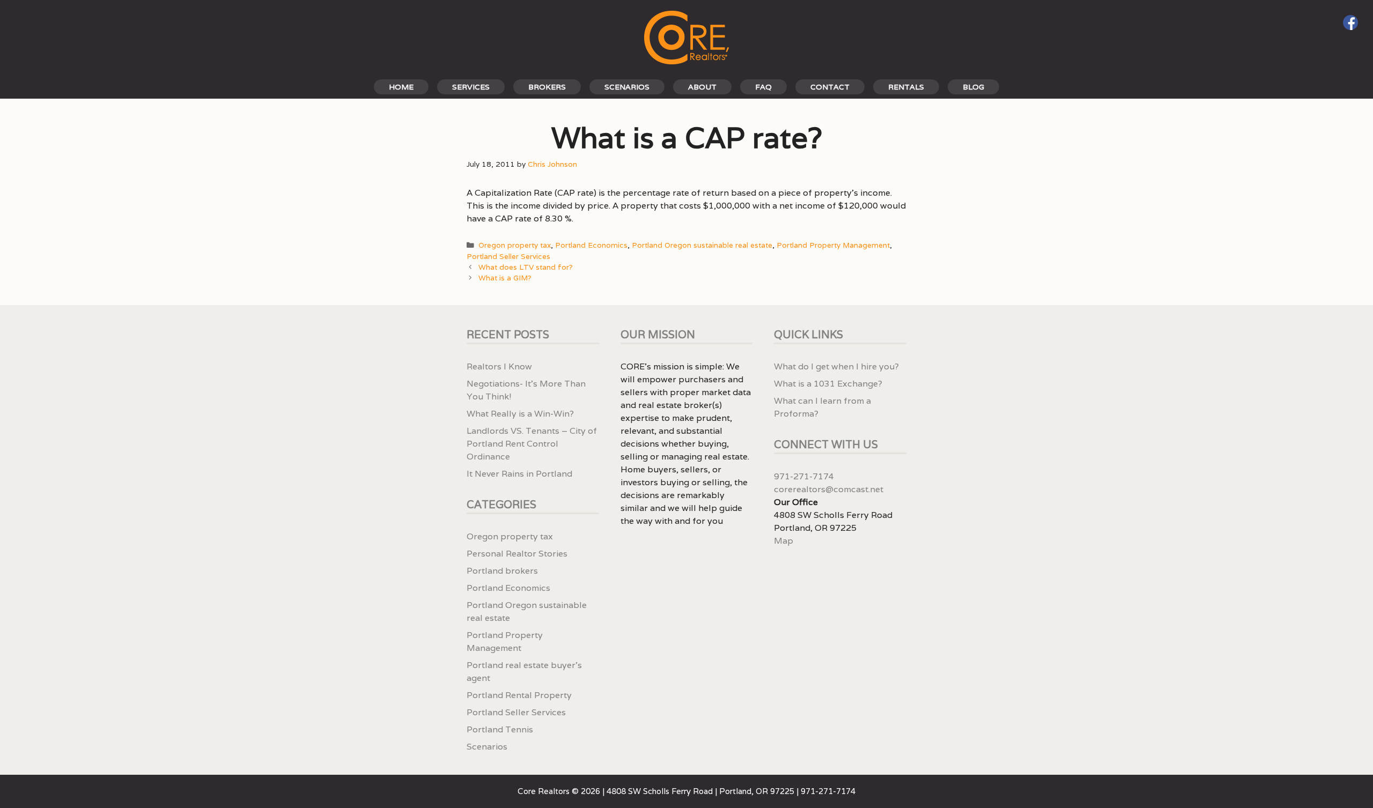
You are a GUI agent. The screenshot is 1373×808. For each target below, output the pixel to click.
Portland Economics (591, 245)
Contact (830, 87)
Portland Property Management (833, 245)
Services (471, 87)
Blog (973, 87)
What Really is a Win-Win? (520, 413)
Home (401, 87)
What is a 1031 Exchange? (828, 383)
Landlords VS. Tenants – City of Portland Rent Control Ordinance (532, 443)
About (702, 87)
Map (783, 540)
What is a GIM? (505, 278)
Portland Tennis (500, 729)
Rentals (906, 87)
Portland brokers (502, 570)
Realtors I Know (499, 366)
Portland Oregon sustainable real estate (702, 245)
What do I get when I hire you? (836, 366)
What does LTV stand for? (525, 267)
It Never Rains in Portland (519, 473)
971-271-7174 (804, 476)
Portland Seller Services (508, 256)
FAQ (763, 87)
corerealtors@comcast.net (828, 489)
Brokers (547, 87)
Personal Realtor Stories (517, 553)
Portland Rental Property (519, 695)
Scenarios (626, 87)
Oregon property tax (514, 245)
